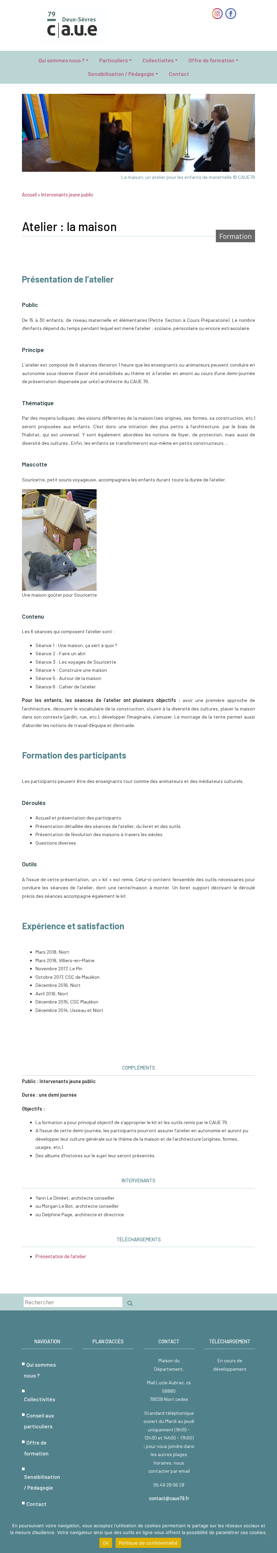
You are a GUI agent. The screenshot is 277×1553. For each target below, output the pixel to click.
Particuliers (113, 60)
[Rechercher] (130, 1303)
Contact (179, 73)
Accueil (29, 195)
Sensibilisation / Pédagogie (121, 73)
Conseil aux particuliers (39, 1420)
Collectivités (158, 60)
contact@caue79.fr (169, 1498)
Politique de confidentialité (148, 1543)
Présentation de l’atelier (60, 1256)
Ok (106, 1543)
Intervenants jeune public (67, 195)
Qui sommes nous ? (61, 60)
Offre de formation (211, 60)
